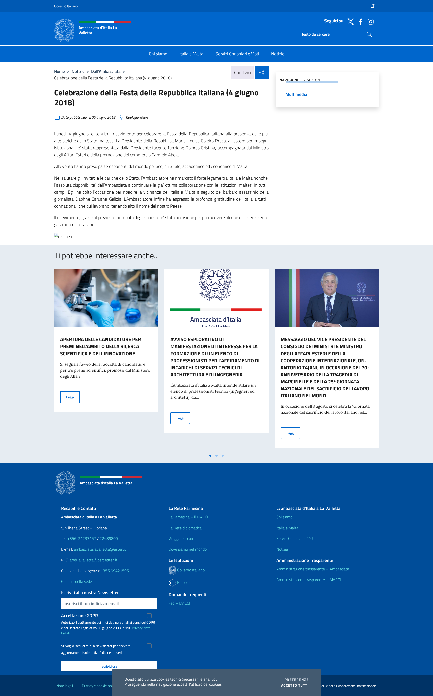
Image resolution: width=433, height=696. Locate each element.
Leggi (73, 397)
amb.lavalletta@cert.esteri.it (93, 560)
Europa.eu (184, 582)
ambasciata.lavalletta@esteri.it (100, 549)
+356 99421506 (115, 571)
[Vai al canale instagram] (369, 21)
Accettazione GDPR (79, 615)
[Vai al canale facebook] (359, 21)
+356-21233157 (81, 538)
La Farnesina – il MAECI (188, 517)
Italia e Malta (287, 528)
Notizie (78, 71)
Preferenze (297, 679)
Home (59, 71)
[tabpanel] (106, 360)
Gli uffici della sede (76, 581)
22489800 (109, 538)
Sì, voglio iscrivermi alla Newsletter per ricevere (95, 646)
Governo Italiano (66, 6)
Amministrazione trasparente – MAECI (308, 580)
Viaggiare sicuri (181, 538)
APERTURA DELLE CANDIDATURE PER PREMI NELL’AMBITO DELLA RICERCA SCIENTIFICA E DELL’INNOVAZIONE (100, 346)
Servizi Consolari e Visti (295, 538)
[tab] (210, 456)
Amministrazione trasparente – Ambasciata (312, 569)
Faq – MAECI (179, 603)
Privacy (137, 627)
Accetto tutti (295, 685)
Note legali (64, 686)
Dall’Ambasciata (106, 71)
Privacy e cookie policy (99, 686)
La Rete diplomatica (185, 528)
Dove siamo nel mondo (188, 549)
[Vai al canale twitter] (349, 21)
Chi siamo (284, 517)
